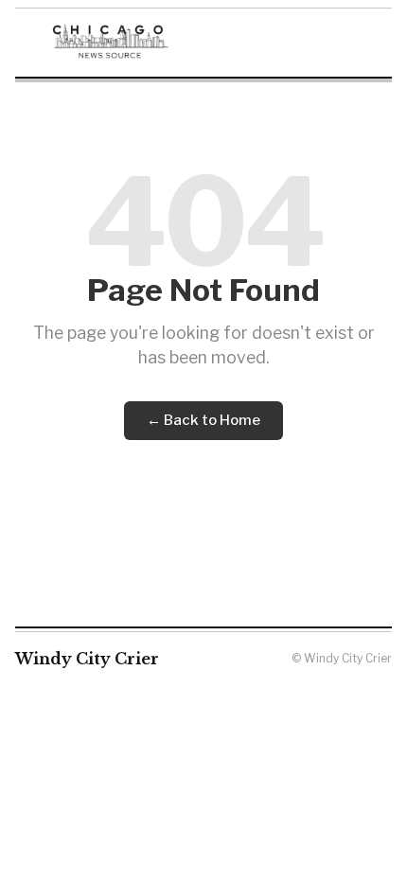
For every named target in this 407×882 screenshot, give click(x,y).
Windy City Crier (87, 658)
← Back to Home (203, 420)
